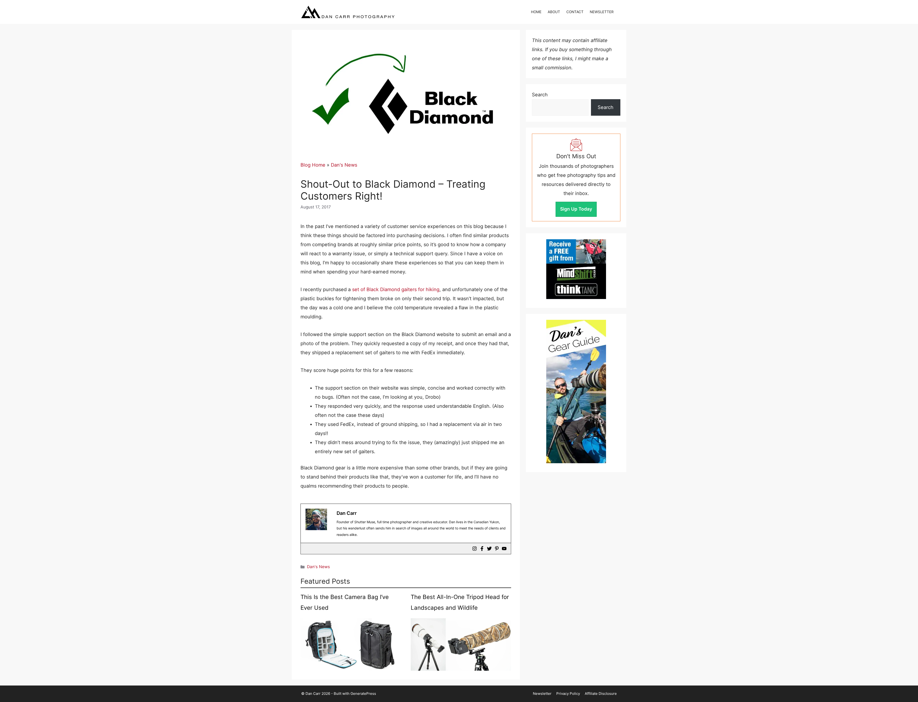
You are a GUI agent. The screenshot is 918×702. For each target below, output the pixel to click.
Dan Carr (347, 513)
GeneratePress (363, 693)
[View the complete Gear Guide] (576, 391)
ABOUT (554, 12)
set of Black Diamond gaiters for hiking (395, 289)
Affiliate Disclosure (601, 693)
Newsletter (542, 693)
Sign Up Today (576, 209)
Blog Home (313, 165)
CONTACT (575, 12)
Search (540, 95)
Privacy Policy (568, 693)
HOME (536, 12)
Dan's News (344, 165)
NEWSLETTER (602, 12)
